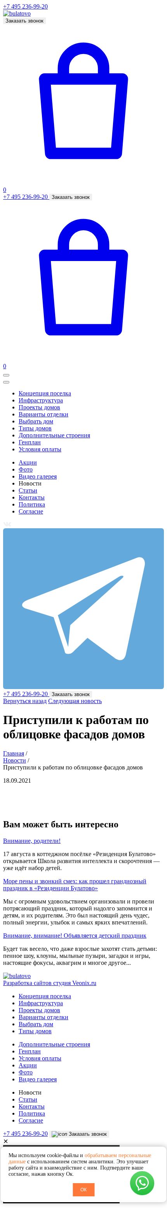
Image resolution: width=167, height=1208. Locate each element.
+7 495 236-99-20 (25, 6)
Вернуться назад (25, 701)
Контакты (32, 497)
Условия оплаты (40, 449)
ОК (83, 1189)
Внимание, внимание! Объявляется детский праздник (74, 935)
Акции (28, 462)
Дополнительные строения (54, 435)
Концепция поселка (45, 393)
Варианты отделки (43, 414)
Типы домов (35, 428)
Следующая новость (75, 701)
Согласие (31, 511)
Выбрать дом (36, 421)
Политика (32, 504)
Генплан (30, 442)
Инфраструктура (41, 400)
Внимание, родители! (32, 840)
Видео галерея (38, 476)
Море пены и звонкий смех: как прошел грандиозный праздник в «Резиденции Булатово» (74, 884)
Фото (26, 469)
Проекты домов (39, 407)
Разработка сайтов (49, 983)
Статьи (28, 490)
